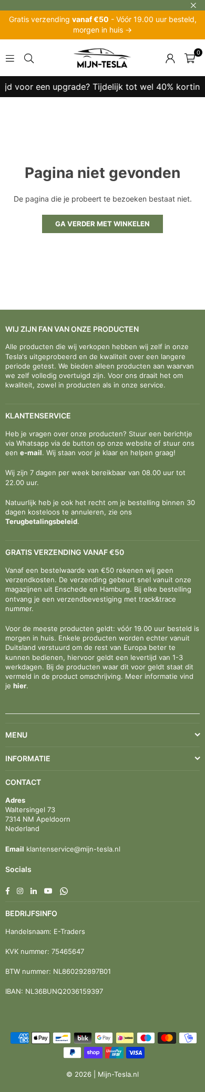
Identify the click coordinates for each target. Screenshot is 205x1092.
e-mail (31, 452)
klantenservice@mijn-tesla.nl (72, 849)
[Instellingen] (170, 57)
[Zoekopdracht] (28, 57)
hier (19, 685)
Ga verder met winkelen (102, 223)
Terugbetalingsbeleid (41, 521)
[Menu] (10, 57)
